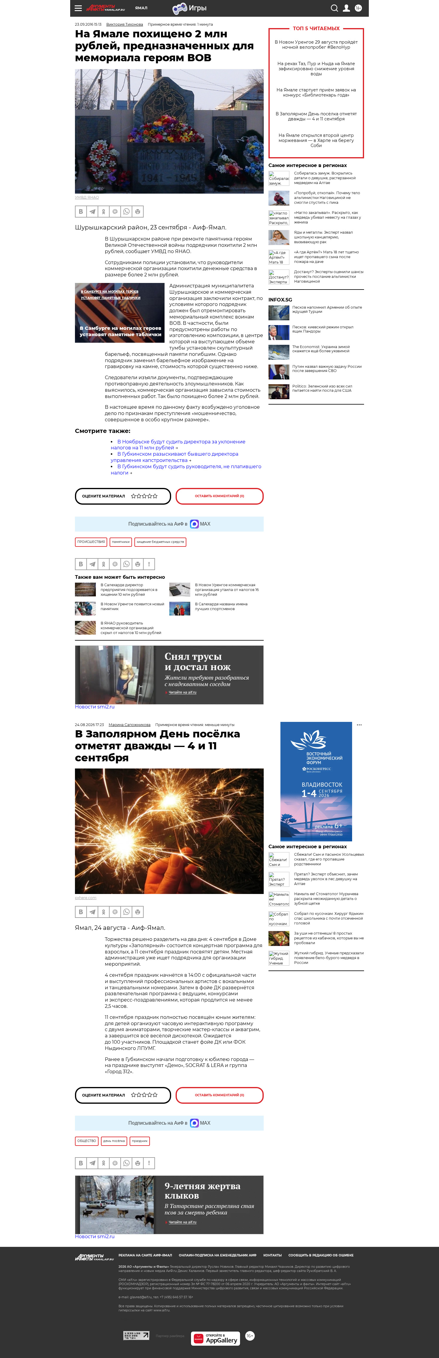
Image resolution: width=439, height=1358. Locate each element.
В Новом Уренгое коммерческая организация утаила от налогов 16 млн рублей (227, 590)
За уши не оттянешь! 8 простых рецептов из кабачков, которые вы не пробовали (329, 938)
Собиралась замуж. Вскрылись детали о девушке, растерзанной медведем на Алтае (325, 178)
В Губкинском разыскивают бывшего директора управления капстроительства (174, 457)
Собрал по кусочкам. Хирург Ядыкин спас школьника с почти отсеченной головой (328, 918)
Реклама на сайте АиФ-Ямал (145, 1255)
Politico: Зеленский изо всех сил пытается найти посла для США (322, 388)
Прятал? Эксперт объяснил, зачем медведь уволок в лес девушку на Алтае (326, 879)
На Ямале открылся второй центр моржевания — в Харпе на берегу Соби (316, 140)
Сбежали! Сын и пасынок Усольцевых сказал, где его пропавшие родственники (329, 859)
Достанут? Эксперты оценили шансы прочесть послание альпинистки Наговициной (328, 277)
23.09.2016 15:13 (88, 24)
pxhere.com (85, 897)
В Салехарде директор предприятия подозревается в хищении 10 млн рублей (129, 590)
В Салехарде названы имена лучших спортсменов (221, 606)
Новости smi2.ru (95, 707)
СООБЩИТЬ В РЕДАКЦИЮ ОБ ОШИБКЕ (321, 1255)
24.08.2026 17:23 (89, 724)
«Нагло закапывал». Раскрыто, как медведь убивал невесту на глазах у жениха (327, 217)
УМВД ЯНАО (87, 197)
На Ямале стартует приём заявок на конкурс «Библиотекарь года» (316, 93)
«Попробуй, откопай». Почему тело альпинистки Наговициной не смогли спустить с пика (327, 198)
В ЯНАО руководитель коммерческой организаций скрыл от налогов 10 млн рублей (131, 628)
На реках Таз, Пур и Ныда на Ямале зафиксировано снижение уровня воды (316, 68)
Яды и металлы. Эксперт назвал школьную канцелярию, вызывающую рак (323, 237)
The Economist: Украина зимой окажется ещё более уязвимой (321, 349)
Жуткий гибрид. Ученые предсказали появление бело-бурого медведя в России (329, 958)
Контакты (272, 1255)
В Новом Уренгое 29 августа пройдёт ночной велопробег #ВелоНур (316, 45)
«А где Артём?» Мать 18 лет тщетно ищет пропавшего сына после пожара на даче (326, 257)
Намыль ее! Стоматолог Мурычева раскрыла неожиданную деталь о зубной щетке (326, 899)
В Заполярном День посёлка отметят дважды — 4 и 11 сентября (316, 116)
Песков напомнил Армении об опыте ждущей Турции (327, 309)
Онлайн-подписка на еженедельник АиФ (218, 1255)
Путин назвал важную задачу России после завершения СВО (327, 369)
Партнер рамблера (170, 1336)
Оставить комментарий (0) (219, 496)
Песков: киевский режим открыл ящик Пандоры (323, 329)
